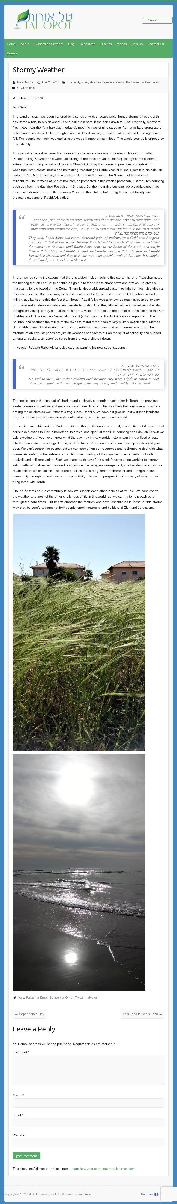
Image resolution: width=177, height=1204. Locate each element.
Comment (21, 1052)
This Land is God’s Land (142, 1014)
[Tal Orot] (43, 22)
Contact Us (156, 44)
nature (110, 82)
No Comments (26, 88)
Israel (84, 82)
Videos (122, 44)
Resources (87, 44)
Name (18, 1095)
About (25, 44)
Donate (12, 53)
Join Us (137, 44)
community (73, 82)
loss (21, 997)
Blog (71, 44)
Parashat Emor (37, 997)
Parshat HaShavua (127, 82)
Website (18, 1135)
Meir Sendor (97, 82)
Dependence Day (29, 1014)
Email (18, 1115)
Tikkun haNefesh (87, 997)
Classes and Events (48, 44)
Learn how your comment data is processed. (103, 1168)
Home (11, 44)
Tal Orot (145, 82)
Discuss (106, 44)
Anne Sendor (25, 82)
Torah (155, 82)
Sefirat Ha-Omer (61, 997)
